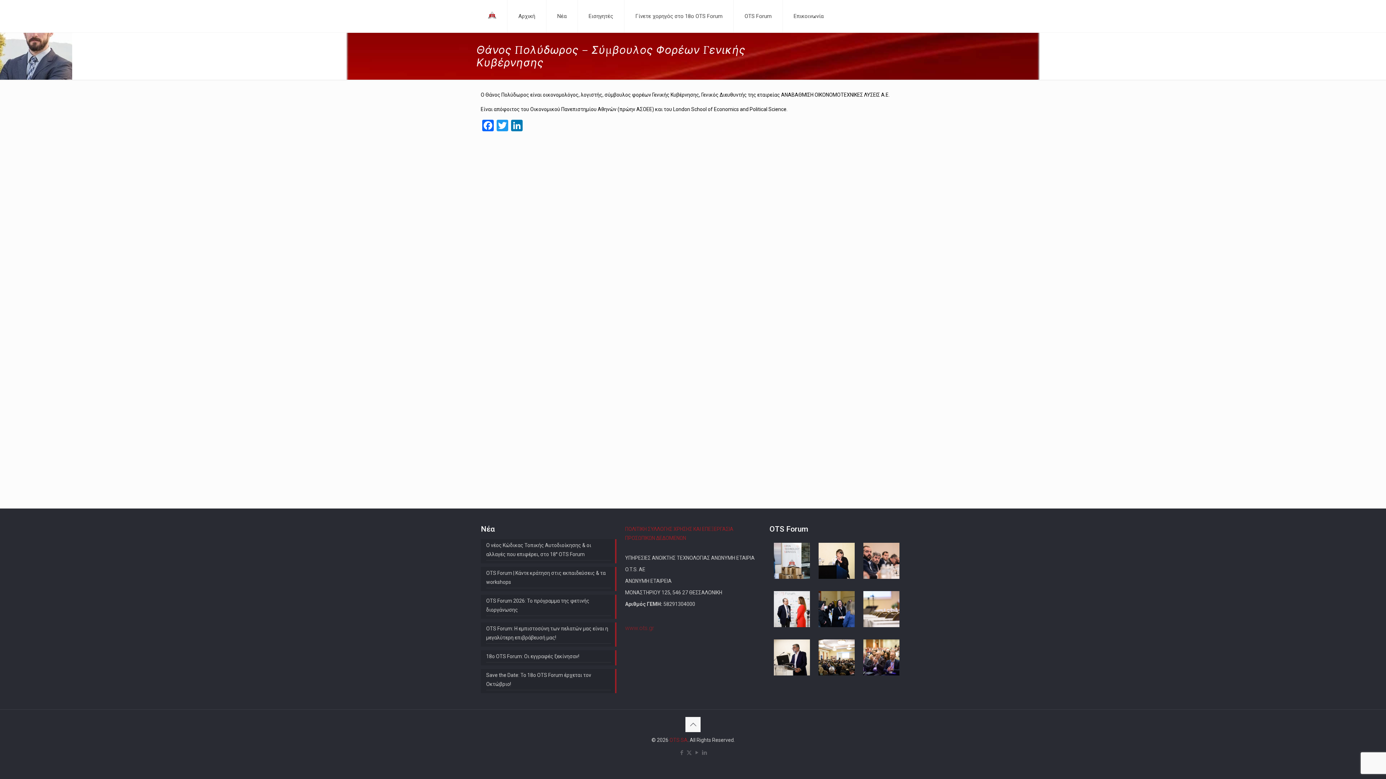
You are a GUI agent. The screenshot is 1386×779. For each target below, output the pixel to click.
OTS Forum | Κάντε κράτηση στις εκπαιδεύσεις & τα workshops (546, 577)
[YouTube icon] (696, 752)
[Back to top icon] (693, 724)
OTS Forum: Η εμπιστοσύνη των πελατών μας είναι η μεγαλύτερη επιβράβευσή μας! (547, 633)
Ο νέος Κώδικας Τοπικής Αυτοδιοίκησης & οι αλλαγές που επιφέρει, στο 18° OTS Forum (538, 549)
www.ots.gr (639, 628)
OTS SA (679, 740)
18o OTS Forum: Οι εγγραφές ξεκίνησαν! (532, 656)
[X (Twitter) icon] (689, 752)
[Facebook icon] (681, 752)
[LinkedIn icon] (704, 752)
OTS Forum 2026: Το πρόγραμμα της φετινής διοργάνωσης (537, 605)
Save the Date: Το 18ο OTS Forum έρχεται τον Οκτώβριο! (538, 679)
